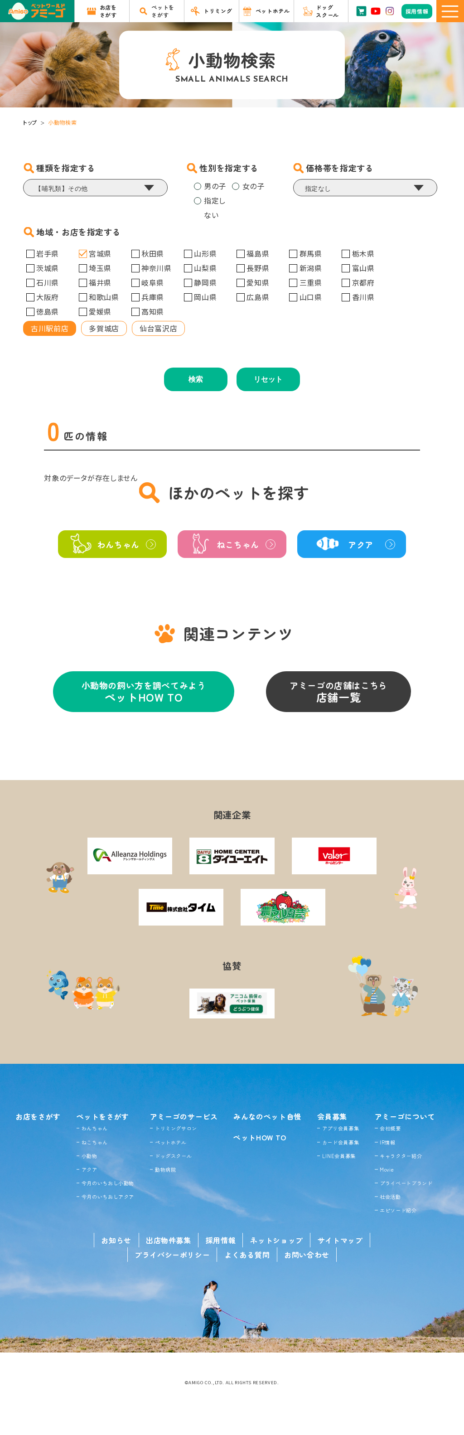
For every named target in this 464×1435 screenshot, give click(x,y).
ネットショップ (276, 1240)
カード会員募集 (340, 1142)
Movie (387, 1169)
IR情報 (388, 1142)
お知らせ (116, 1240)
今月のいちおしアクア (108, 1196)
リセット (268, 379)
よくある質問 (247, 1254)
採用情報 (221, 1240)
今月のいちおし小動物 (108, 1183)
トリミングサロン (176, 1128)
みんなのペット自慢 (267, 1116)
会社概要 (390, 1128)
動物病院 (165, 1169)
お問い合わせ (306, 1254)
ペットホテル (171, 1142)
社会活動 (390, 1196)
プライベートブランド (406, 1183)
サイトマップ (340, 1240)
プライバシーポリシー (172, 1254)
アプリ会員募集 (340, 1128)
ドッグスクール (173, 1155)
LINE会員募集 (339, 1155)
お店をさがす (38, 1116)
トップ (30, 122)
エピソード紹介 (398, 1210)
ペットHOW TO (259, 1137)
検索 (195, 379)
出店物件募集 (168, 1240)
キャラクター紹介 (401, 1155)
